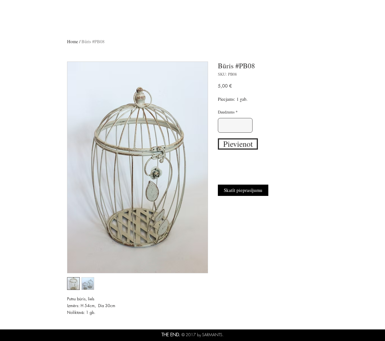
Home (72, 41)
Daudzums (226, 112)
